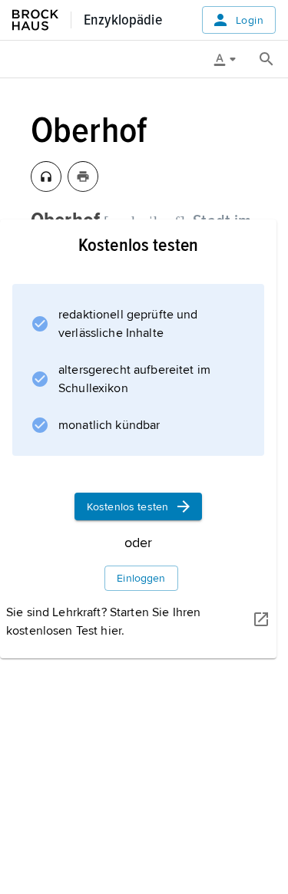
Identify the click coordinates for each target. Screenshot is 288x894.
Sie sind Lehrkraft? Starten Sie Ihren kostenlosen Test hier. (103, 621)
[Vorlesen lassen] (46, 176)
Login (249, 20)
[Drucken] (83, 176)
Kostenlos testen (127, 506)
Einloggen (141, 578)
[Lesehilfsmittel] (230, 59)
